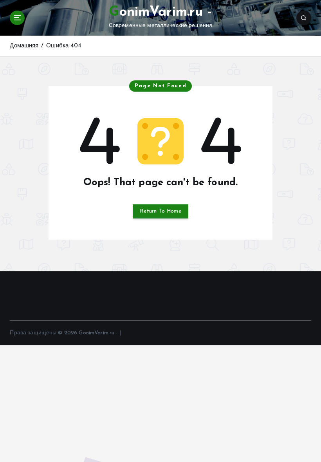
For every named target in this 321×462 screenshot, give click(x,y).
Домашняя (24, 46)
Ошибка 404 (63, 46)
